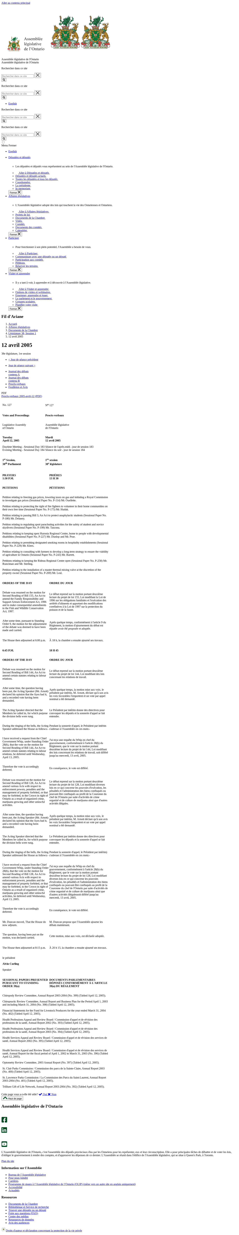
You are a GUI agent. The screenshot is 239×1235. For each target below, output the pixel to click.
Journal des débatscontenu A (18, 373)
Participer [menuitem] (13, 237)
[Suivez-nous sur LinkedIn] (4, 1131)
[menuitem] (33, 172)
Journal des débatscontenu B (18, 379)
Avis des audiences (18, 1222)
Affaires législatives (19, 327)
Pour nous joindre (18, 1177)
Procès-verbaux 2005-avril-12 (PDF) (21, 396)
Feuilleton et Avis (18, 387)
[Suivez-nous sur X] (3, 1125)
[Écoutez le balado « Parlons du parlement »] (3, 1136)
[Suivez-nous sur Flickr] (3, 1139)
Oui (45, 1094)
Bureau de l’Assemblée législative (27, 1174)
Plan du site (7, 1161)
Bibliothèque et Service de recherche (28, 1207)
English (12, 103)
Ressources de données (21, 1219)
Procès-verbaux (17, 383)
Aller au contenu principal (15, 2)
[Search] (3, 80)
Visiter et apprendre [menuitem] (19, 273)
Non (53, 1094)
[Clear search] (37, 75)
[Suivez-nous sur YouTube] (4, 1146)
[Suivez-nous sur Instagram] (3, 1115)
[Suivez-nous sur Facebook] (4, 1121)
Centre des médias (18, 1216)
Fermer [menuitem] (14, 192)
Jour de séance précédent (23, 359)
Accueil (12, 323)
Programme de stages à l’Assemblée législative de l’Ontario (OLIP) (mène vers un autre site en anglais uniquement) (72, 1184)
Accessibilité (15, 1187)
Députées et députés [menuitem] (19, 157)
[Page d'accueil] (55, 56)
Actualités (13, 1190)
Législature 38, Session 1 (22, 333)
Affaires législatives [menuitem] (19, 196)
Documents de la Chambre (23, 330)
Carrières (13, 1181)
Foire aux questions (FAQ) (23, 1213)
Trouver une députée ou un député (27, 1210)
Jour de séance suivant (21, 365)
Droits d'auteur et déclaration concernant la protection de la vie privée (44, 1230)
